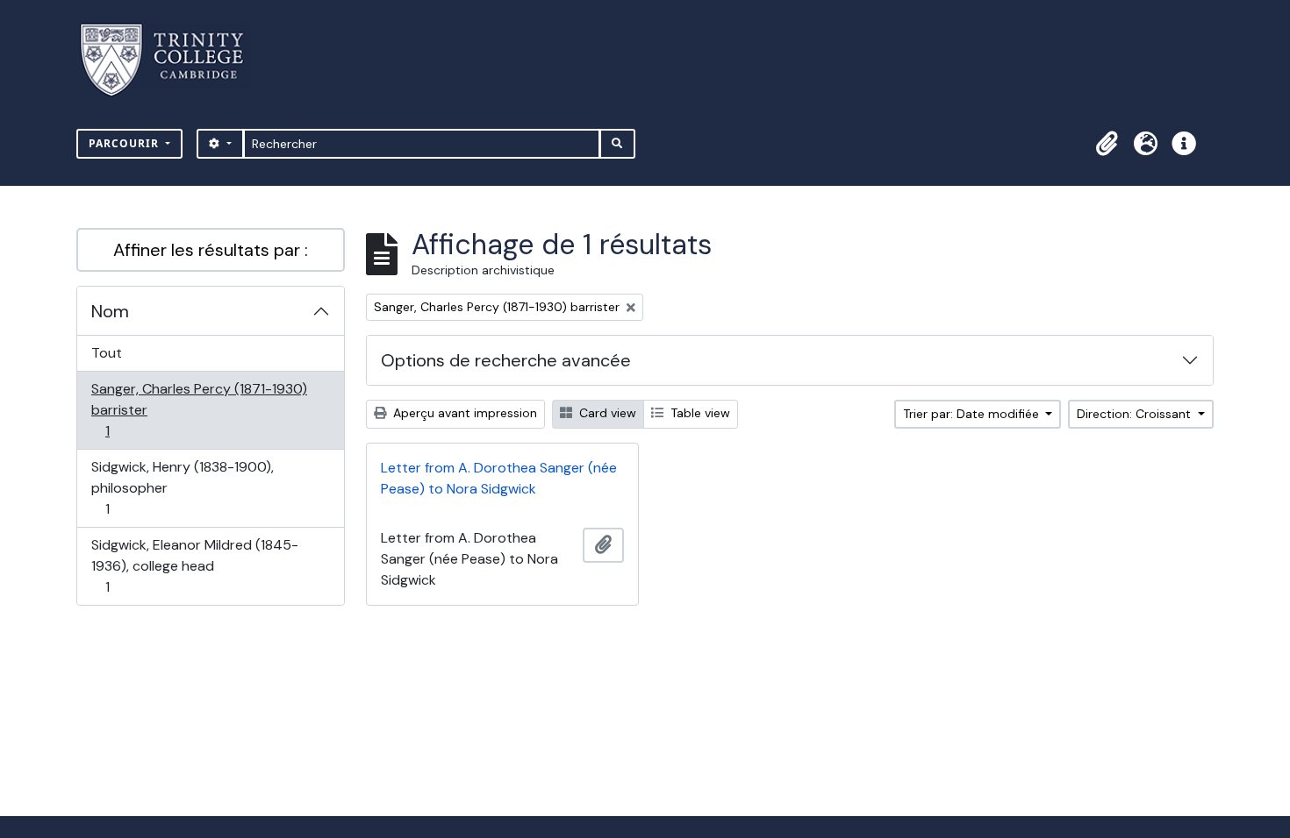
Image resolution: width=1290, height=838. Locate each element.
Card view (606, 413)
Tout (106, 353)
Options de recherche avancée (506, 360)
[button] (1106, 143)
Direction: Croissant (1135, 414)
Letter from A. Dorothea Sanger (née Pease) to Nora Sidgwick (499, 478)
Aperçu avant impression (463, 413)
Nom (110, 311)
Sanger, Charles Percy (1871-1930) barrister (198, 409)
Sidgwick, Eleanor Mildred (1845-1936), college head (194, 565)
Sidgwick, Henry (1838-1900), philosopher (182, 487)
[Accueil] (172, 60)
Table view (698, 413)
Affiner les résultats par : (210, 249)
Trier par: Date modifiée (973, 414)
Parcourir (125, 143)
